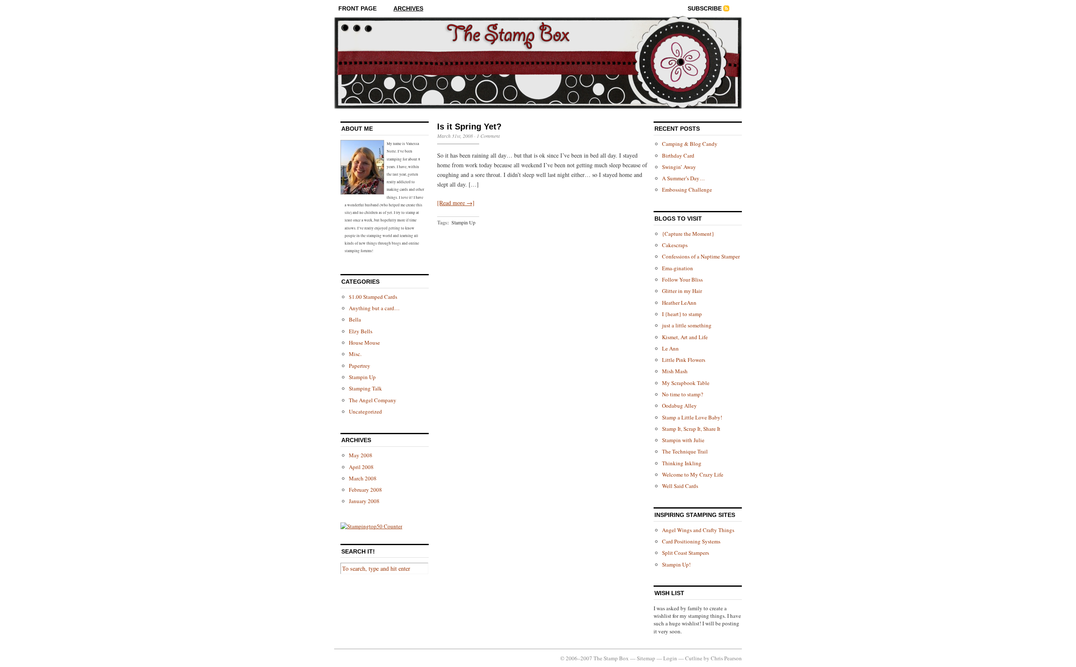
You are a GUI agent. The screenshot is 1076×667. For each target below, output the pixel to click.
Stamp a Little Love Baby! (692, 417)
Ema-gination (677, 268)
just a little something (687, 325)
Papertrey (359, 365)
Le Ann (670, 348)
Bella (355, 319)
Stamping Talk (365, 388)
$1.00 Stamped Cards (373, 297)
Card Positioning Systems (691, 541)
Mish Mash (675, 371)
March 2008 (363, 478)
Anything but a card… (374, 308)
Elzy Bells (360, 331)
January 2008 (364, 501)
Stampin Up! (676, 564)
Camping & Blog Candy (689, 144)
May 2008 (360, 455)
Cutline (693, 658)
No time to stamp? (682, 394)
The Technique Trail (685, 451)
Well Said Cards (680, 486)
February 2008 (365, 489)
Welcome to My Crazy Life (692, 474)
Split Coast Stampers (685, 552)
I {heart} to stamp (682, 314)
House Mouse (364, 342)
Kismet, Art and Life (685, 337)
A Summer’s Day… (683, 178)
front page (357, 8)
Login (670, 658)
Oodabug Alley (679, 405)
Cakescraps (675, 245)
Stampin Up (362, 377)
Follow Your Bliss (682, 279)
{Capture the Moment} (688, 233)
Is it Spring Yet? (469, 126)
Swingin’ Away (679, 167)
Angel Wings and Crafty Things (698, 530)
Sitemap (646, 658)
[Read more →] (456, 203)
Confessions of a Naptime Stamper (701, 256)
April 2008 (361, 467)
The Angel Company (372, 400)
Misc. (355, 354)
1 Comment (488, 135)
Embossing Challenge (687, 189)
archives (408, 8)
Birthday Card (678, 155)
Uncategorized (365, 411)
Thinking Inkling (682, 463)
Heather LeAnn (679, 302)
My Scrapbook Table (685, 383)
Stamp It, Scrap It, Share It (691, 428)
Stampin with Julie (683, 440)
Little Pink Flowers (683, 360)
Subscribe (705, 8)
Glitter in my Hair (682, 291)
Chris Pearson (726, 658)
